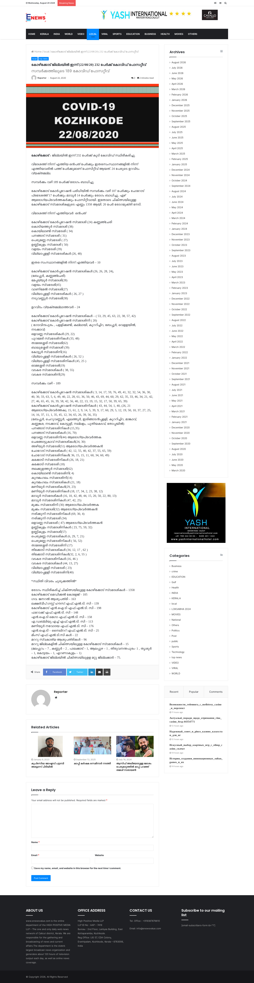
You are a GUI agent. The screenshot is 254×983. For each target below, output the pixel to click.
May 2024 (177, 207)
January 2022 (179, 357)
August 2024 (179, 191)
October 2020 (179, 438)
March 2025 (178, 153)
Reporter (41, 78)
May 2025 (177, 143)
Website (99, 855)
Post (174, 635)
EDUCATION (133, 34)
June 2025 (177, 137)
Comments (216, 691)
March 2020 (178, 470)
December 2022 (181, 298)
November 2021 (180, 368)
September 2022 (181, 314)
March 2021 (178, 411)
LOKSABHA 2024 (181, 609)
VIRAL (104, 34)
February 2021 (179, 416)
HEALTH (165, 34)
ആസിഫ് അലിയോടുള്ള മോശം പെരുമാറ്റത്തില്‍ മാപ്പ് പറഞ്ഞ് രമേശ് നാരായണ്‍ (133, 766)
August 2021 (178, 384)
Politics (176, 630)
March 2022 (178, 347)
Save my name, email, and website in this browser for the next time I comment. (77, 868)
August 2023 (179, 255)
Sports (175, 646)
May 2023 (177, 271)
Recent (174, 691)
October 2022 (179, 309)
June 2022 (177, 330)
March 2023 (178, 282)
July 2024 (177, 196)
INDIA (57, 34)
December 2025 (181, 105)
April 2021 (177, 406)
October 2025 (179, 116)
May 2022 (177, 336)
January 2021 (179, 422)
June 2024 (178, 202)
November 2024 (181, 175)
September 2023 (181, 250)
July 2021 (177, 390)
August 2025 (179, 126)
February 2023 (180, 287)
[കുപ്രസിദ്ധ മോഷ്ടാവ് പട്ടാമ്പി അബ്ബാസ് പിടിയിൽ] (50, 746)
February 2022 (180, 352)
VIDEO (80, 34)
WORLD (69, 34)
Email (35, 855)
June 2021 (177, 395)
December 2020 (181, 427)
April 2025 (177, 148)
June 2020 (178, 459)
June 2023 (178, 266)
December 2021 (180, 363)
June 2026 (178, 73)
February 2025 (180, 159)
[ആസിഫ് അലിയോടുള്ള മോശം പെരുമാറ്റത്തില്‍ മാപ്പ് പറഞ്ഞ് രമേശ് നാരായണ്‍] (135, 746)
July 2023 (177, 261)
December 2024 (181, 169)
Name (35, 842)
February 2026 (180, 94)
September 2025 (181, 121)
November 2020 (181, 432)
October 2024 (179, 180)
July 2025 (177, 132)
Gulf (174, 582)
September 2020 (181, 443)
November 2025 (181, 110)
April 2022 (177, 341)
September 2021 (181, 379)
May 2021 (177, 400)
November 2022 (181, 304)
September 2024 (181, 185)
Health (175, 587)
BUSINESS (150, 34)
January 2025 (179, 164)
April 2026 (177, 83)
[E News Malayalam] (36, 17)
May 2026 (177, 78)
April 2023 (177, 277)
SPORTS (117, 34)
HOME (31, 34)
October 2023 (179, 245)
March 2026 (178, 89)
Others (175, 625)
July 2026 (177, 67)
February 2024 (180, 223)
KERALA (44, 34)
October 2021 (179, 373)
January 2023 (179, 293)
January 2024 (179, 228)
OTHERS (192, 34)
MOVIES (179, 34)
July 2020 (177, 454)
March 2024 (178, 218)
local (46, 51)
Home (38, 51)
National (176, 619)
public (175, 641)
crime (175, 571)
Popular (194, 691)
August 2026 (179, 62)
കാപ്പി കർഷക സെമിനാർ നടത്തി (92, 763)
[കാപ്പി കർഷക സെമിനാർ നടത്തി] (92, 746)
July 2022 (177, 325)
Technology (178, 652)
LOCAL (93, 34)
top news (43, 59)
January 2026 (179, 100)
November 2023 (181, 239)
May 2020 (177, 465)
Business (176, 566)
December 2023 (181, 234)
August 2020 (179, 449)
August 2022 (179, 320)
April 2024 (177, 212)
